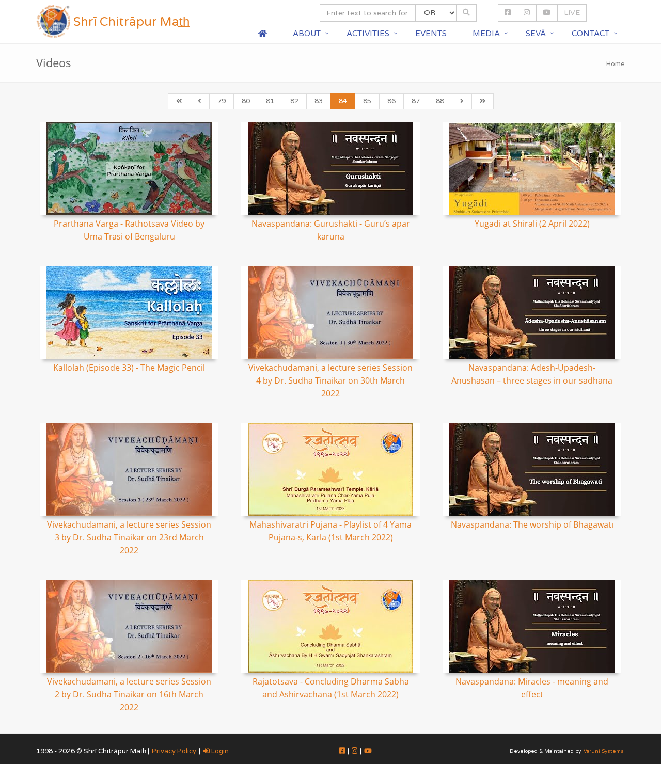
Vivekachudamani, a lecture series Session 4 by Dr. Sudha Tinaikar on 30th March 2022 (330, 380)
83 (318, 101)
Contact (590, 33)
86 (391, 101)
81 (270, 101)
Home (615, 64)
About (307, 33)
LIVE (572, 12)
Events (431, 33)
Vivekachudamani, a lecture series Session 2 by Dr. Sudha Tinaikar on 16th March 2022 (129, 694)
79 (221, 101)
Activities (368, 33)
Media (486, 33)
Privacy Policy (174, 751)
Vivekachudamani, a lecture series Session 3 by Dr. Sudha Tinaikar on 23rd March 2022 (129, 537)
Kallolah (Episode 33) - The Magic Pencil (129, 367)
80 (246, 101)
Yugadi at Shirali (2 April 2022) (532, 223)
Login (219, 751)
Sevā (536, 33)
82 (294, 101)
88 (440, 101)
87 (416, 101)
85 (367, 101)
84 (343, 101)
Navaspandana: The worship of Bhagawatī (532, 524)
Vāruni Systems (604, 751)
